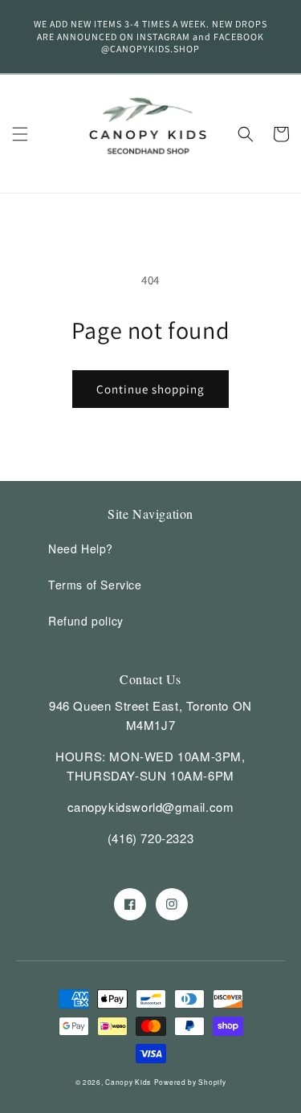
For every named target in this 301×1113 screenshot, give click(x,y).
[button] (20, 134)
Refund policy (86, 621)
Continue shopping (150, 389)
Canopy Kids (128, 1081)
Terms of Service (95, 585)
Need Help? (80, 548)
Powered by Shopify (190, 1081)
